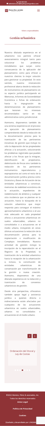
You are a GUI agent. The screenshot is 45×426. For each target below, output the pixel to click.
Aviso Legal (22, 402)
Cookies (22, 415)
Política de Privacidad (22, 408)
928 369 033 (22, 2)
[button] (35, 336)
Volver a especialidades (30, 31)
